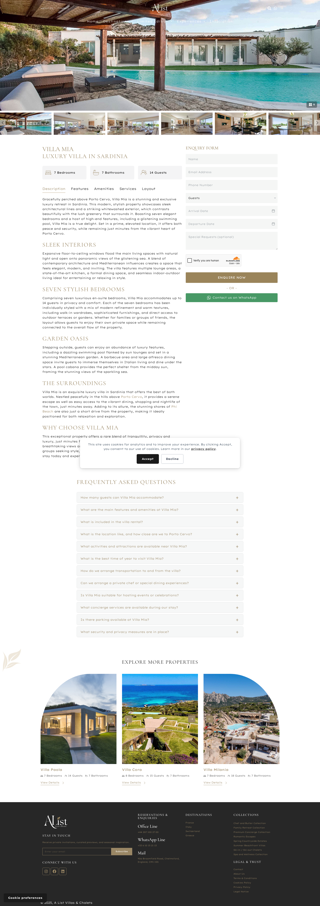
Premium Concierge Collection (252, 832)
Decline (172, 459)
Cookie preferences (25, 898)
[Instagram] (46, 871)
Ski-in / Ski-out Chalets (248, 850)
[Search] (269, 8)
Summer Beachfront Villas (249, 845)
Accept (148, 459)
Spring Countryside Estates (250, 841)
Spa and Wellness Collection (251, 854)
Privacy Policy (242, 887)
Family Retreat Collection (249, 827)
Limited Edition (153, 21)
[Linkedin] (62, 871)
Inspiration (221, 21)
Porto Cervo (131, 397)
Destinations (116, 21)
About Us (47, 8)
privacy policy (203, 449)
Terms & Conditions (245, 878)
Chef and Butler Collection (250, 823)
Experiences (189, 21)
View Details (50, 782)
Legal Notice (241, 891)
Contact (63, 8)
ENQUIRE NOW (232, 277)
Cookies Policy (242, 882)
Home (92, 21)
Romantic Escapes (245, 836)
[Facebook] (54, 871)
